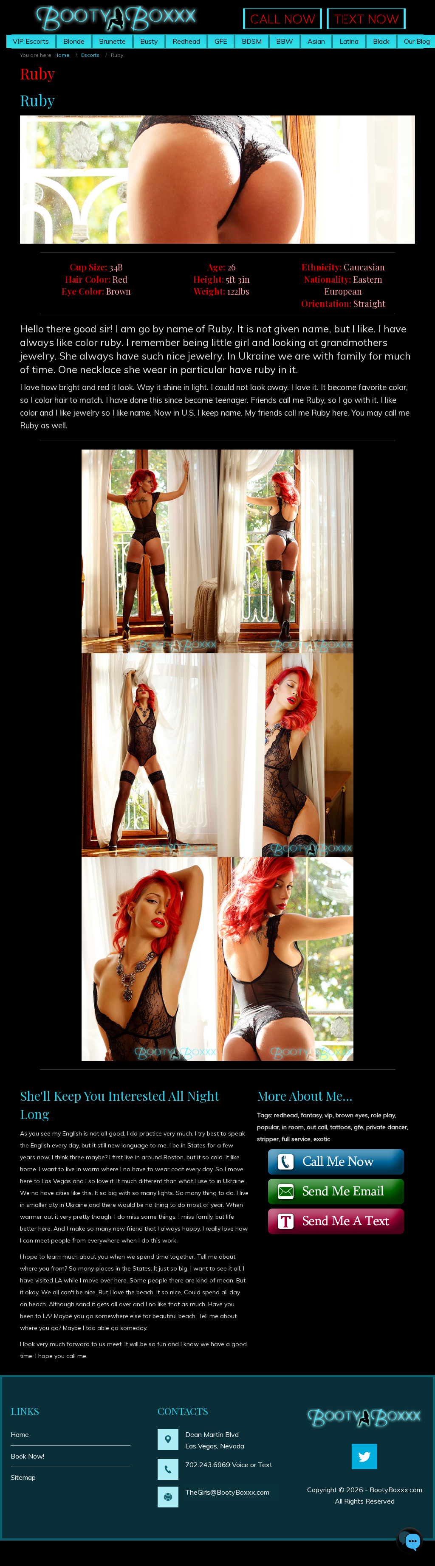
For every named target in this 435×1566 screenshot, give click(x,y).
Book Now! (27, 1456)
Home (62, 55)
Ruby (37, 73)
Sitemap (23, 1477)
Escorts (90, 55)
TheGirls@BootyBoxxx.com (227, 1492)
